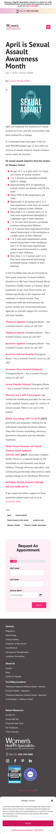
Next (39, 605)
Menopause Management (17, 652)
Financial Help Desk (14, 723)
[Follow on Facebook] (15, 761)
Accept (28, 823)
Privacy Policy (38, 830)
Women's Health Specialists (35, 525)
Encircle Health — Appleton (18, 690)
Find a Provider (12, 731)
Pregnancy (10, 631)
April (9, 515)
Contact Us (10, 714)
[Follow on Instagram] (7, 761)
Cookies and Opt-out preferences (22, 830)
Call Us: (21, 754)
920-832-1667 (13, 454)
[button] (52, 800)
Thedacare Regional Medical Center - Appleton (26, 695)
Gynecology (11, 635)
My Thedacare (12, 727)
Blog (8, 672)
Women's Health (13, 525)
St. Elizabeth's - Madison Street (19, 699)
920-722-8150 (32, 418)
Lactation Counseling (15, 656)
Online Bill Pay (12, 719)
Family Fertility (12, 639)
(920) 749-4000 (31, 6)
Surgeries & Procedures (16, 643)
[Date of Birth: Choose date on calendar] (40, 595)
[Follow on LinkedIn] (30, 761)
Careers (9, 668)
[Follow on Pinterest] (22, 761)
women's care (38, 520)
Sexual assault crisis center (18, 520)
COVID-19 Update (13, 676)
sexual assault (21, 515)
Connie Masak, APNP (19, 80)
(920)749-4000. (13, 501)
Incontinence (11, 647)
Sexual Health (26, 72)
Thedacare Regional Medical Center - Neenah (25, 686)
